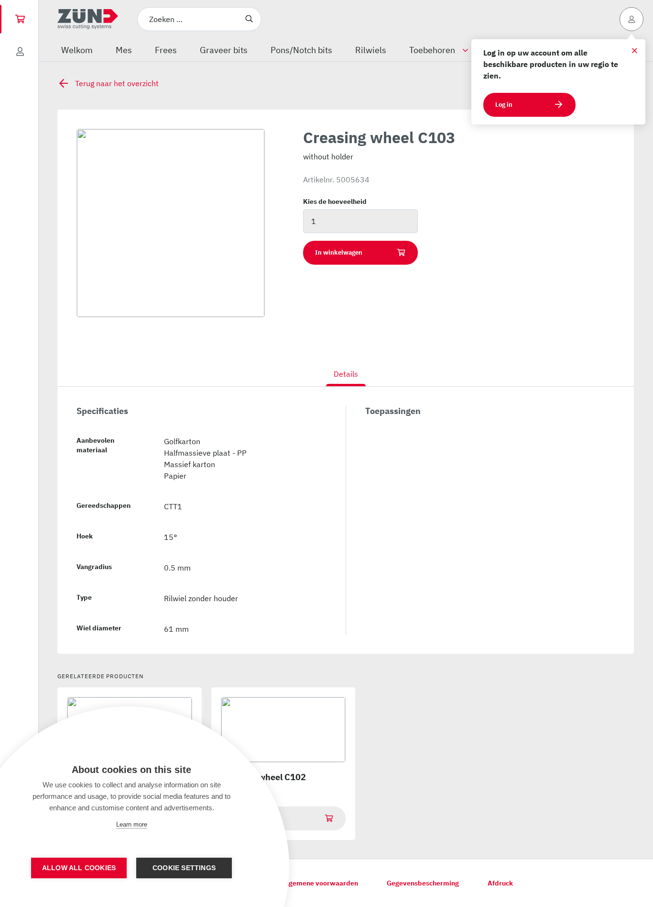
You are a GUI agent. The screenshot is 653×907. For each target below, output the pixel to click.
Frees (166, 50)
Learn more (131, 824)
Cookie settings (184, 868)
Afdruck (500, 883)
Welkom (77, 50)
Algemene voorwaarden (320, 883)
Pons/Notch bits (301, 50)
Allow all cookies (79, 868)
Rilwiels (370, 50)
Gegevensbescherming (423, 883)
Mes (124, 50)
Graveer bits (224, 50)
